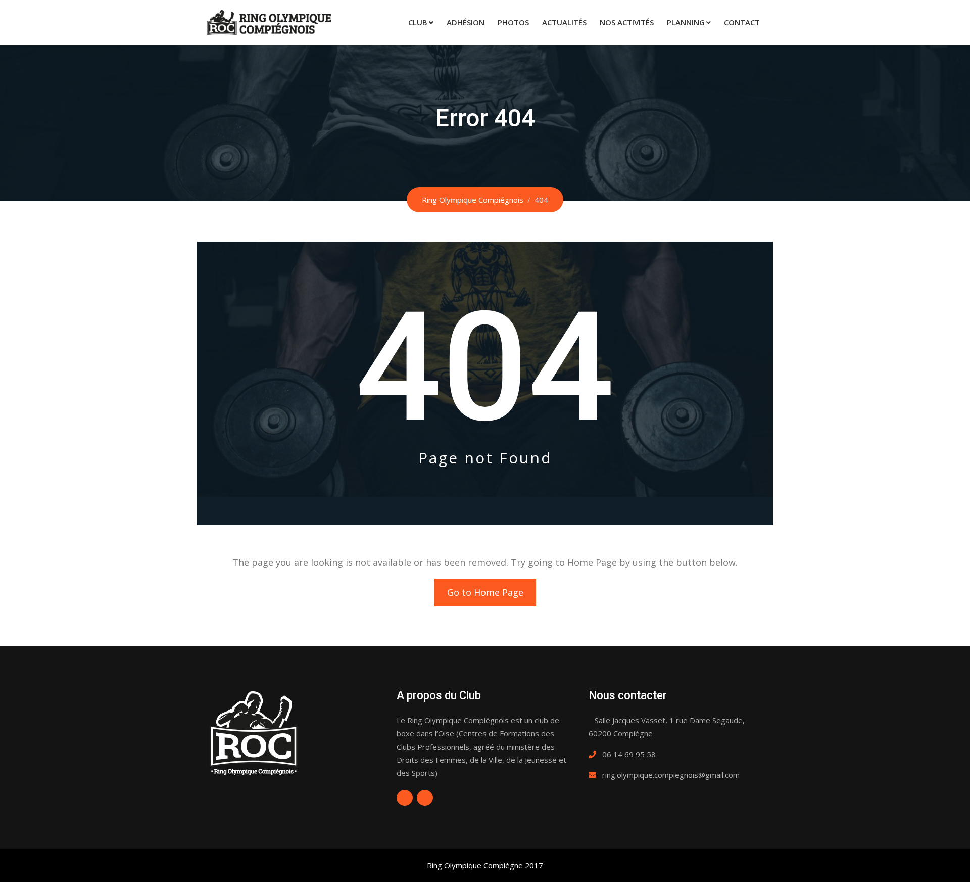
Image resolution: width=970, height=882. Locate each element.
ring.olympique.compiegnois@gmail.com (671, 775)
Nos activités (627, 22)
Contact (742, 22)
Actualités (564, 22)
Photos (513, 22)
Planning (686, 22)
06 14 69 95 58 (629, 754)
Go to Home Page (485, 592)
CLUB (417, 22)
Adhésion (465, 22)
